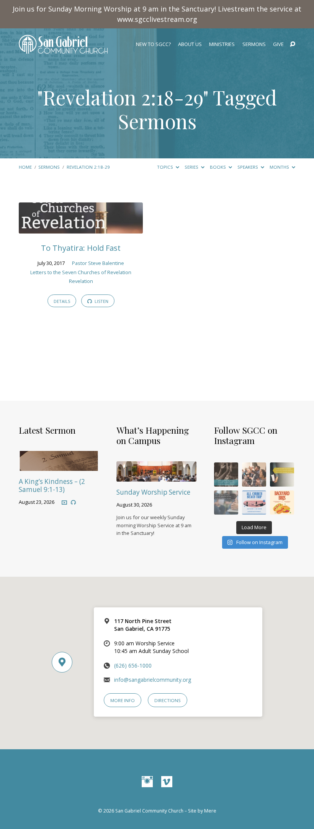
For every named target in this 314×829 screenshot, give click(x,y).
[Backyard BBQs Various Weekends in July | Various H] (282, 502)
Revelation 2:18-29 (123, 97)
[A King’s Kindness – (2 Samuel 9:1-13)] (59, 465)
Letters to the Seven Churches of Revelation (80, 272)
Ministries (222, 44)
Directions (167, 700)
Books (218, 167)
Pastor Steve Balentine (98, 263)
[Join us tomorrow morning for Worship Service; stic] (226, 474)
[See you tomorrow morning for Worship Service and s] (282, 474)
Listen (100, 301)
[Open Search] (292, 44)
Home (25, 167)
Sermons (254, 44)
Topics (165, 167)
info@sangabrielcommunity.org (152, 679)
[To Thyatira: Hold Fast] (81, 228)
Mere (210, 811)
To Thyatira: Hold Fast (81, 247)
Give (278, 44)
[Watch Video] (64, 502)
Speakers (248, 167)
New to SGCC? (153, 44)
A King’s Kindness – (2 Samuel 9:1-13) (52, 485)
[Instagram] (147, 782)
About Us (190, 44)
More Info (122, 700)
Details (62, 301)
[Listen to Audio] (73, 502)
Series (192, 167)
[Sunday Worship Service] (156, 476)
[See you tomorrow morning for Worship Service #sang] (226, 502)
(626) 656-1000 (133, 665)
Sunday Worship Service (153, 492)
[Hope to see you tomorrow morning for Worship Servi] (254, 474)
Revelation (81, 281)
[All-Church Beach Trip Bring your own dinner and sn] (254, 502)
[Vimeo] (166, 782)
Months (280, 167)
